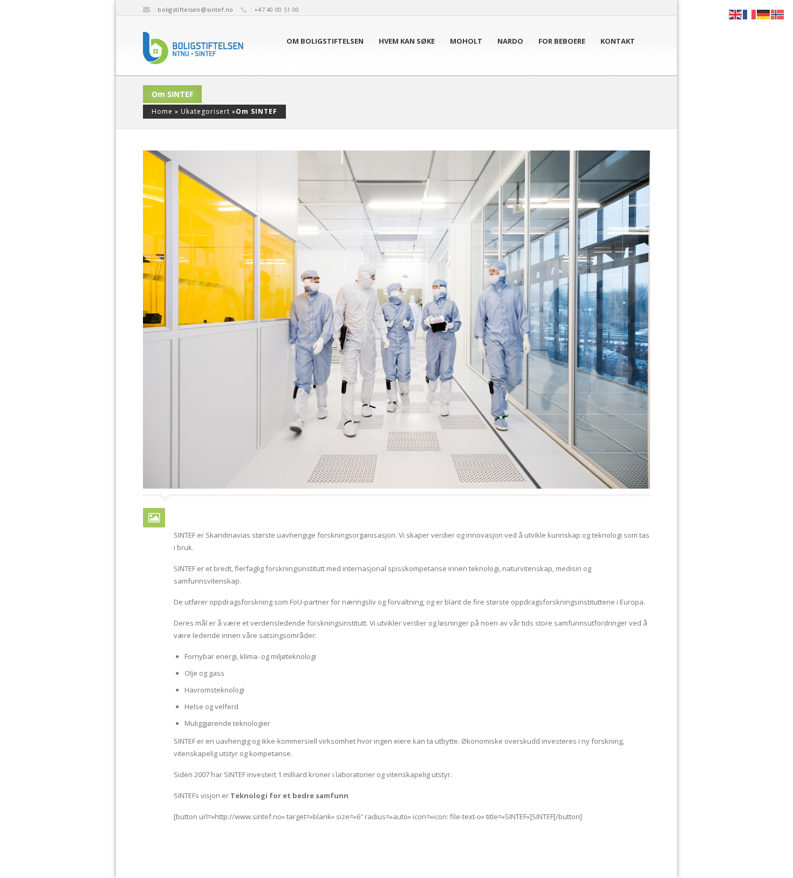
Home (162, 111)
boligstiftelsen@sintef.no (196, 9)
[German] (764, 13)
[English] (736, 13)
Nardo (510, 41)
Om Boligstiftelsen (325, 41)
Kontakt (617, 41)
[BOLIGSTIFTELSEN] (193, 48)
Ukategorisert (205, 111)
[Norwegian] (778, 13)
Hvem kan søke (407, 41)
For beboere (561, 41)
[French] (750, 13)
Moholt (466, 41)
